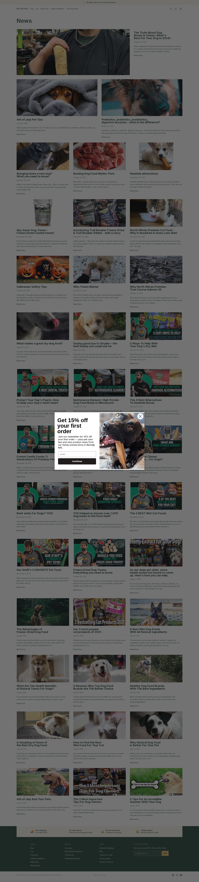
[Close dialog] (140, 416)
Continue (77, 461)
